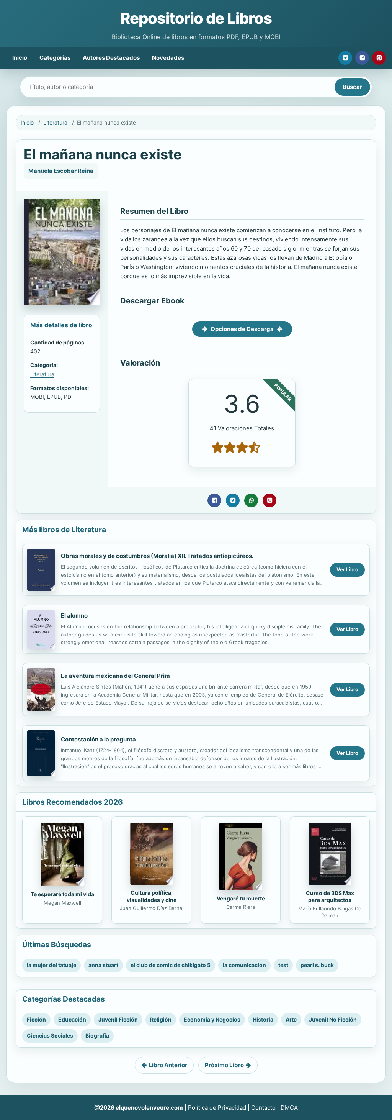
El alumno (74, 615)
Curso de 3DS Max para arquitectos (330, 897)
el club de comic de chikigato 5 (171, 965)
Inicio (19, 57)
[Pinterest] (379, 58)
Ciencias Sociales (50, 1035)
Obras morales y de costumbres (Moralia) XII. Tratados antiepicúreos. (157, 555)
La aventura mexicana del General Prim (115, 675)
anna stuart (103, 965)
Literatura (55, 122)
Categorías (54, 57)
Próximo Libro (224, 1065)
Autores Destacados (111, 57)
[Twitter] (345, 58)
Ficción (36, 1019)
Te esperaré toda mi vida (62, 894)
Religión (161, 1019)
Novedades (168, 57)
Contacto (263, 1107)
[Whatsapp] (251, 500)
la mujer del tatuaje (51, 965)
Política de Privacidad (217, 1107)
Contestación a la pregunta (98, 739)
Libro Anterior (168, 1065)
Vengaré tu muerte (241, 898)
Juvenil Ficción (118, 1019)
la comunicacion (244, 965)
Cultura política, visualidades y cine (151, 896)
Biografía (97, 1035)
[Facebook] (362, 58)
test (283, 965)
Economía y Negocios (212, 1019)
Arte (291, 1019)
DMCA (289, 1107)
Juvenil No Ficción (333, 1019)
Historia (263, 1019)
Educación (72, 1019)
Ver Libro (347, 569)
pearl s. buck (317, 965)
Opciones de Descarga (242, 329)
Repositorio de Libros (196, 18)
